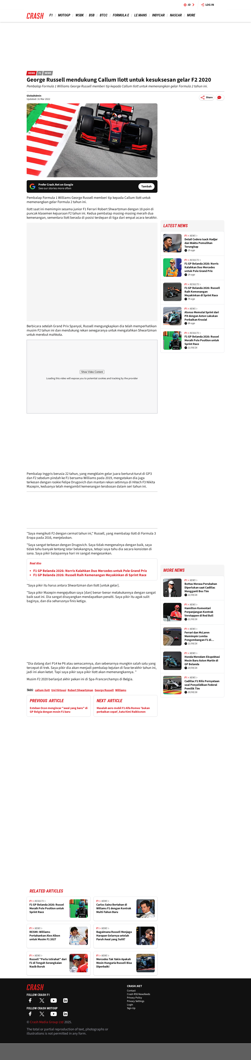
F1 (51, 15)
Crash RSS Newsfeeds (138, 994)
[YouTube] (54, 1001)
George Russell (104, 690)
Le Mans (141, 15)
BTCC (103, 15)
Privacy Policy (134, 997)
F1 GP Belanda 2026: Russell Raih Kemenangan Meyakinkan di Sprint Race (89, 575)
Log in (209, 5)
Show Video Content (92, 372)
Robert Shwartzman (80, 690)
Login (130, 1004)
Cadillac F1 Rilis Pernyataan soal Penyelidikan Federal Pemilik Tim (201, 684)
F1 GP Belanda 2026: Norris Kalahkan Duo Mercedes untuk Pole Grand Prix (90, 570)
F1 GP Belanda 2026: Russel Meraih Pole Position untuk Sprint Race (46, 908)
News (48, 73)
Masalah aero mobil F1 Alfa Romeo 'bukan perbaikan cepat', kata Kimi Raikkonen (123, 710)
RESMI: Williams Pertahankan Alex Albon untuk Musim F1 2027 (44, 935)
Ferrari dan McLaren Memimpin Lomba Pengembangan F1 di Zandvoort (197, 636)
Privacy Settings (135, 1001)
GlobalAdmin (34, 96)
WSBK (79, 15)
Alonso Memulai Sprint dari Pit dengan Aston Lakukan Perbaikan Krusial (201, 316)
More (191, 15)
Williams (120, 690)
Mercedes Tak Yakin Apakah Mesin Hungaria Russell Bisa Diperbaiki (114, 962)
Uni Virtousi (58, 690)
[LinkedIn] (66, 1001)
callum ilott (42, 690)
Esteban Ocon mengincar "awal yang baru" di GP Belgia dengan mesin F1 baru (58, 710)
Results (39, 901)
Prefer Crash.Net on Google (55, 184)
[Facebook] (31, 1001)
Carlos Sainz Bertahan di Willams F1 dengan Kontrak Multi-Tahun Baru (113, 908)
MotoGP (64, 15)
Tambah (146, 186)
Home (31, 73)
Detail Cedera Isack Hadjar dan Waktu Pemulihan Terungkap (201, 243)
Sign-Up (131, 1008)
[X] (42, 1001)
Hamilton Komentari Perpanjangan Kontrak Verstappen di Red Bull (198, 611)
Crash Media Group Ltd (47, 1022)
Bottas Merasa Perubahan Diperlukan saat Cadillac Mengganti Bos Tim (200, 587)
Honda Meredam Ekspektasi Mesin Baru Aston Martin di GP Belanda (202, 660)
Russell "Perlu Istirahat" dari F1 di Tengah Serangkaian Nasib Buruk (48, 962)
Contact (131, 990)
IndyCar (158, 15)
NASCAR (175, 15)
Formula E (121, 15)
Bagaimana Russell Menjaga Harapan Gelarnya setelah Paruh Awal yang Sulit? (114, 935)
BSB (91, 15)
